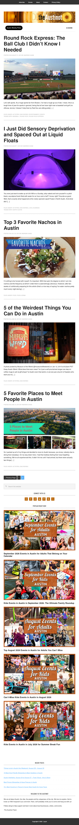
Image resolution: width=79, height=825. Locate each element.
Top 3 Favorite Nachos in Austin (33, 224)
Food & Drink (21, 295)
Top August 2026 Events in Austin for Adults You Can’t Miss (33, 650)
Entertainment (34, 114)
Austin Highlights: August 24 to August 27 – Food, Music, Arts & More (27, 777)
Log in (45, 821)
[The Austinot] (39, 17)
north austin (17, 210)
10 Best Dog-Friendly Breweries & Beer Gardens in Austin (23, 773)
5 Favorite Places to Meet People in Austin (33, 396)
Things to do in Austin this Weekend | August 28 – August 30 (24, 768)
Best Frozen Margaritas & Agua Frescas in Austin (20, 782)
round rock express (36, 116)
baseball (16, 116)
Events (42, 114)
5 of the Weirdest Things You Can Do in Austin (37, 310)
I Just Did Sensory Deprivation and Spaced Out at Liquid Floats (39, 134)
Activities (16, 114)
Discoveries (24, 114)
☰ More (69, 28)
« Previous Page (10, 478)
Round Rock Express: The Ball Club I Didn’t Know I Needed (34, 43)
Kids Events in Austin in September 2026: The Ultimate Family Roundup (39, 602)
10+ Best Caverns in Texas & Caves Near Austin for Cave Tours (25, 787)
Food (14, 295)
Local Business (34, 208)
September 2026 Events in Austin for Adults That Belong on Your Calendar (35, 554)
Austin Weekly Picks (14, 28)
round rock (24, 116)
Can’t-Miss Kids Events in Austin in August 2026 (27, 697)
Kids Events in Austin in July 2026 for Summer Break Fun (32, 744)
